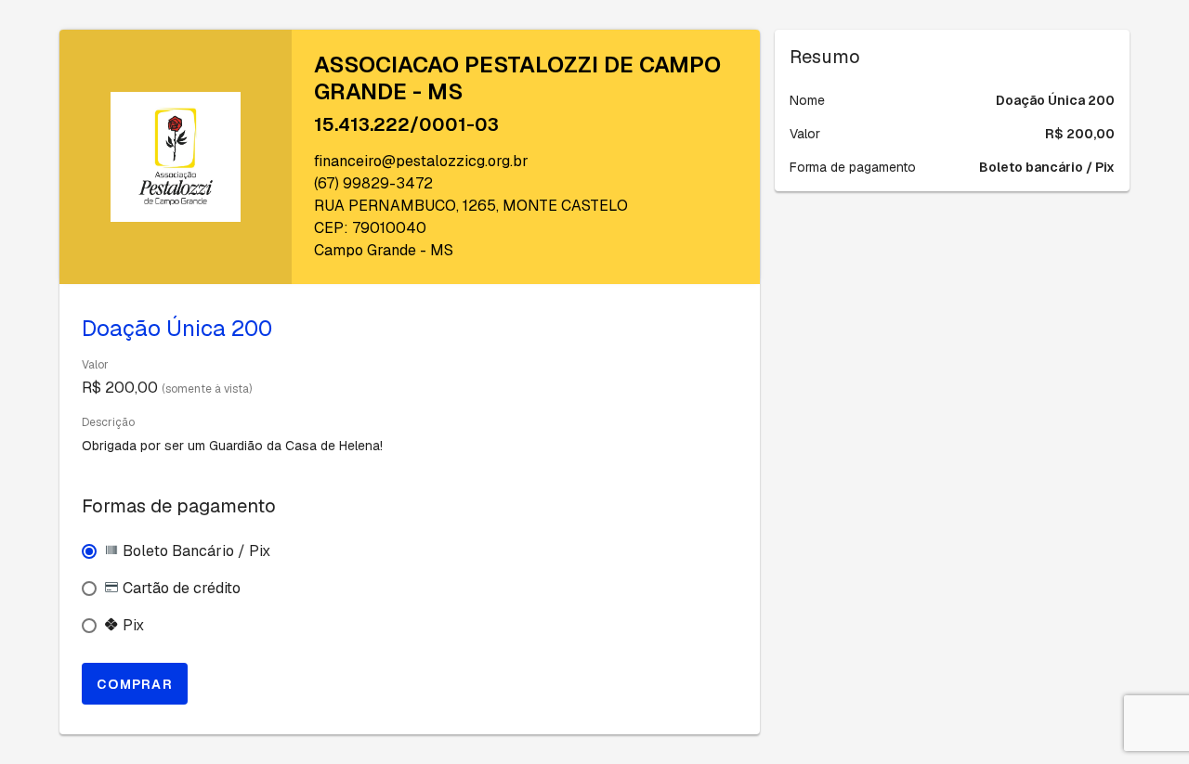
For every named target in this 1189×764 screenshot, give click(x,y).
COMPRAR (135, 684)
